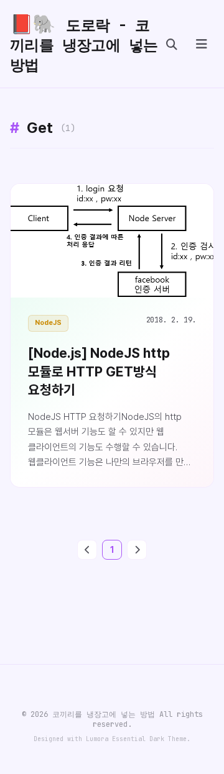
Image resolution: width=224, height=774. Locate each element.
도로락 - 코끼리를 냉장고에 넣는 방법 (83, 43)
